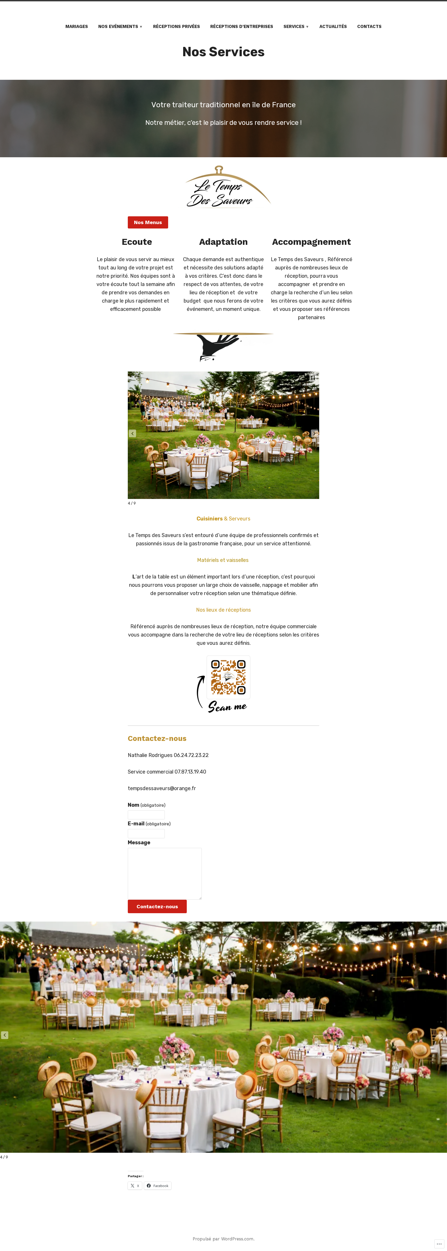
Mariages (76, 26)
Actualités (333, 26)
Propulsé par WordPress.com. (224, 1238)
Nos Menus (148, 222)
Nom (147, 805)
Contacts (369, 26)
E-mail (149, 823)
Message (139, 842)
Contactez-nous (157, 906)
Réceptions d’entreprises (241, 26)
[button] (132, 433)
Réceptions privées (176, 26)
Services (294, 26)
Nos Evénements (118, 26)
